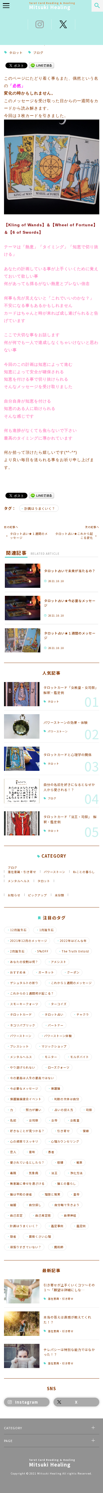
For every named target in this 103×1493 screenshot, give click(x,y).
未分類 (59, 895)
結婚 (11, 1205)
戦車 (78, 1162)
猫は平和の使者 (19, 1194)
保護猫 (54, 1088)
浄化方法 (75, 1173)
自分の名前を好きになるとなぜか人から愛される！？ (69, 787)
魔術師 (57, 1247)
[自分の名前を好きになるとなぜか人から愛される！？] (22, 791)
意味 (30, 1152)
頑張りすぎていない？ (24, 1247)
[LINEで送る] (41, 65)
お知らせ (14, 895)
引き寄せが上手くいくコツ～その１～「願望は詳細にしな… (69, 1287)
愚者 (49, 1152)
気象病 (32, 1173)
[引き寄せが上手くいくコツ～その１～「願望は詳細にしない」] (22, 1291)
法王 (53, 1173)
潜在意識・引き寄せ (22, 872)
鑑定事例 (56, 1226)
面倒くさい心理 (38, 1236)
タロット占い (52, 1014)
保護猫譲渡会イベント (24, 1099)
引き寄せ (62, 1131)
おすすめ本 (16, 972)
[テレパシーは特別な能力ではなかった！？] (22, 1356)
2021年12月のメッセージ (27, 940)
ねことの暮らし (84, 872)
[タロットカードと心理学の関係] (22, 759)
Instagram (26, 1402)
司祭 (87, 1110)
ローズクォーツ (57, 1067)
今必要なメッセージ (22, 1088)
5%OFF (41, 951)
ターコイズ (57, 1004)
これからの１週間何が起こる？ (30, 993)
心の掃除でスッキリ (22, 1141)
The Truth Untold (73, 951)
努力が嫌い (32, 1110)
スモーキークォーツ (22, 1004)
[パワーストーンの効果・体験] (22, 726)
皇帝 (75, 1194)
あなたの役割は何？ (22, 962)
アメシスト (57, 962)
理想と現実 (50, 1194)
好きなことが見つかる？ (26, 1131)
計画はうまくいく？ (39, 508)
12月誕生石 (17, 930)
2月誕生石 (16, 951)
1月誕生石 (45, 930)
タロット (16, 53)
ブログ (38, 53)
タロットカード (19, 1014)
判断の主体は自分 (65, 1099)
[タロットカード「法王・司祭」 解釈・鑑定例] (22, 823)
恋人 (11, 1152)
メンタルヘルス (19, 881)
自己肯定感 (41, 1215)
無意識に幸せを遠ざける (26, 1183)
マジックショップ (52, 1046)
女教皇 (73, 1120)
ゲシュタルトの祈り (22, 983)
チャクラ (81, 1014)
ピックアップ (37, 895)
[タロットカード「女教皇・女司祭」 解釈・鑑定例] (22, 694)
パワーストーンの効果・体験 (65, 722)
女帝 (53, 1120)
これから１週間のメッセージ (70, 983)
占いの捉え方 (62, 1110)
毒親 (11, 1173)
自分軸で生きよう (65, 1205)
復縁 (84, 1131)
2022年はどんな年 (72, 940)
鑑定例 (79, 1226)
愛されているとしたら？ (26, 1162)
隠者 (11, 1236)
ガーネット (44, 972)
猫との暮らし (65, 1183)
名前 (11, 1120)
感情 (59, 1162)
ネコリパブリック (21, 1025)
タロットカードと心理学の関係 (67, 754)
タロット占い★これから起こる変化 (74, 536)
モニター (49, 1057)
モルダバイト (78, 1057)
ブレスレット (18, 1046)
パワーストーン (58, 731)
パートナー (54, 1025)
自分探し (33, 1205)
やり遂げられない (21, 1067)
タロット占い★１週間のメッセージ (29, 536)
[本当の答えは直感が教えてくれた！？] (22, 1323)
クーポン (72, 972)
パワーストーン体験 (56, 1036)
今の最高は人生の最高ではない (30, 1078)
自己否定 (15, 1215)
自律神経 (68, 1215)
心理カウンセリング (63, 1141)
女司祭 (32, 1120)
